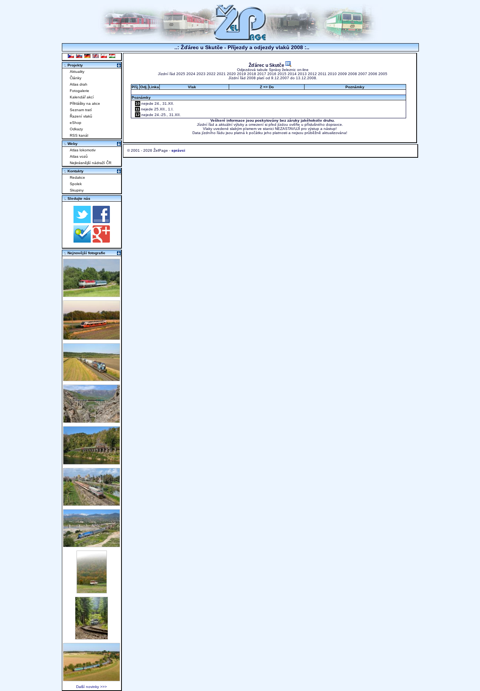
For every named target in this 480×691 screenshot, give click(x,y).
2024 (190, 74)
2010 (332, 74)
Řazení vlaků (81, 116)
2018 (251, 74)
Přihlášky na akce (85, 103)
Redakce (77, 177)
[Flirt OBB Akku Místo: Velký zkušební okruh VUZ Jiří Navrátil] (91, 338)
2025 (180, 74)
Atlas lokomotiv (83, 150)
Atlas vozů (79, 156)
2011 (322, 74)
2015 (282, 74)
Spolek (76, 184)
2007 (362, 74)
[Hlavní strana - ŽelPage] (240, 39)
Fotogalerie (79, 91)
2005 (382, 74)
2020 (231, 74)
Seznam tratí (81, 110)
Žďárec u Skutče (267, 65)
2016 (271, 74)
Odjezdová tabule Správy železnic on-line (273, 70)
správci (178, 150)
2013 (302, 74)
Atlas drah (78, 84)
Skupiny (77, 190)
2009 (342, 74)
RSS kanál (79, 135)
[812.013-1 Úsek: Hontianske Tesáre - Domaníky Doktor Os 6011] (91, 591)
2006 (372, 74)
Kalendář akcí (82, 97)
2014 (292, 74)
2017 (261, 74)
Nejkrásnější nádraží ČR (90, 163)
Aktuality (77, 71)
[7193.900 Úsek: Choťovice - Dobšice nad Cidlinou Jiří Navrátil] (91, 379)
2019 (241, 74)
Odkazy (76, 129)
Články (75, 78)
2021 (221, 74)
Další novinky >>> (91, 687)
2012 (312, 74)
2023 (201, 74)
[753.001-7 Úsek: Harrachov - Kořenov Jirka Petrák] (91, 637)
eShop (75, 123)
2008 (352, 74)
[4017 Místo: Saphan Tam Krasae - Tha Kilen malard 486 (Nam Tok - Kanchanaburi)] (91, 462)
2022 (211, 74)
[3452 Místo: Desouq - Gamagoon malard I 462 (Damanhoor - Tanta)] (91, 504)
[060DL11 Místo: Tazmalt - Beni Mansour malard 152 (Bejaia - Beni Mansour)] (91, 545)
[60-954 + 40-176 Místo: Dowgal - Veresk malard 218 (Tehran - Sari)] (91, 421)
